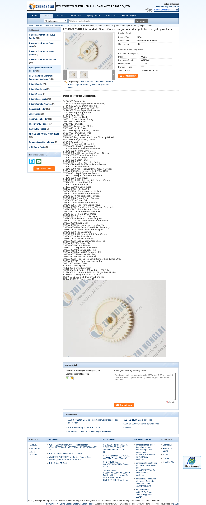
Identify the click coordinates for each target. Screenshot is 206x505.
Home (34, 15)
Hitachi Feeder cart (38, 89)
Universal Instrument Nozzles (42, 59)
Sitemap (166, 458)
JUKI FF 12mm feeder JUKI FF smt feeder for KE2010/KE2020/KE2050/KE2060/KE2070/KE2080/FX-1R (73, 447)
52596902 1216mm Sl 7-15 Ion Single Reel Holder (90, 431)
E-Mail (165, 455)
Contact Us (111, 15)
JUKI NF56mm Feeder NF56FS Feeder (66, 453)
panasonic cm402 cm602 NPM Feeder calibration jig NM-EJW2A (144, 493)
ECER (157, 501)
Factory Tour (75, 15)
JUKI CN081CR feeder (59, 463)
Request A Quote (164, 7)
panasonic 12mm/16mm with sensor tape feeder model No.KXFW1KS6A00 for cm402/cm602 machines (146, 469)
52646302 (127, 428)
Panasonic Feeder (37, 109)
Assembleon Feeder (38, 119)
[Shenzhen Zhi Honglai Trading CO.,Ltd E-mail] (72, 378)
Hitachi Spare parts (38, 99)
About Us (60, 15)
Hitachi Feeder (35, 84)
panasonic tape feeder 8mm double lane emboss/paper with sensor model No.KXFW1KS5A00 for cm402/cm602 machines (145, 452)
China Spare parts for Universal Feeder (58, 501)
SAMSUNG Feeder (37, 129)
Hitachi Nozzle (35, 94)
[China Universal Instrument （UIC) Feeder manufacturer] (41, 6)
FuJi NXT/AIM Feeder (38, 124)
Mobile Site (169, 462)
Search (143, 21)
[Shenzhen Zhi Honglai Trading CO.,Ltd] (177, 10)
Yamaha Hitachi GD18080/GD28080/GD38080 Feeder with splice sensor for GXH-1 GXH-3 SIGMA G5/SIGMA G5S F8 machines (116, 475)
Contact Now (129, 76)
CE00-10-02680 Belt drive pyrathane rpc (141, 424)
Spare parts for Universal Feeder (57, 26)
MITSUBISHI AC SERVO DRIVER (44, 134)
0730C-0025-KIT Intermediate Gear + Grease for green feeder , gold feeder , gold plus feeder (90, 85)
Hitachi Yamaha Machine (40, 104)
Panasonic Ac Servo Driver (41, 142)
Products (47, 15)
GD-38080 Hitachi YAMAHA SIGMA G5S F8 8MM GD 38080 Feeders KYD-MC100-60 (116, 448)
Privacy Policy (34, 501)
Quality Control (93, 15)
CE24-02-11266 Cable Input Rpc (137, 420)
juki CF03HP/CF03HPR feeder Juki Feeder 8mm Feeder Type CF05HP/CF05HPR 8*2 (70, 458)
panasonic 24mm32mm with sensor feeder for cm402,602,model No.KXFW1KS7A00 (146, 482)
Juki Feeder (34, 114)
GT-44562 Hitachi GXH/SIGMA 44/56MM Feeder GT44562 (116, 457)
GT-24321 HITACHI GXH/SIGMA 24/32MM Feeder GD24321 (116, 464)
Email (176, 7)
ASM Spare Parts (37, 147)
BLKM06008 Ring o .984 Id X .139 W (84, 428)
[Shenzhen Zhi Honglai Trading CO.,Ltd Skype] (67, 378)
